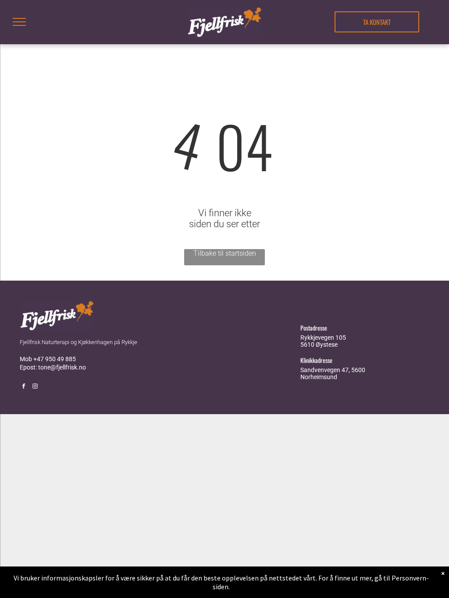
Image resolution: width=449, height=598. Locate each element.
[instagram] (35, 387)
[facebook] (24, 387)
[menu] (19, 22)
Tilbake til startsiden (224, 253)
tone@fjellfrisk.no (62, 367)
